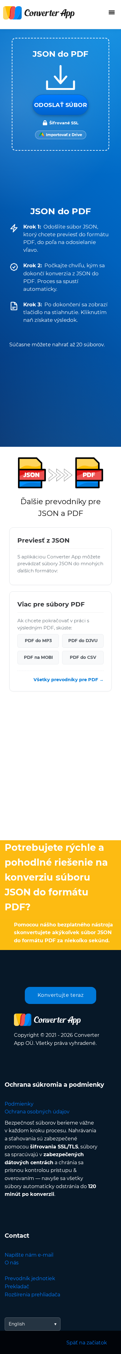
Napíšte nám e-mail (29, 1255)
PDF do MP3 (38, 640)
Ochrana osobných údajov (37, 1112)
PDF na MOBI (38, 657)
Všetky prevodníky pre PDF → (69, 679)
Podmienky (19, 1104)
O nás (12, 1263)
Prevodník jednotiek (30, 1278)
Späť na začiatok (86, 1343)
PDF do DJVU (83, 640)
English (17, 1324)
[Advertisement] (60, 767)
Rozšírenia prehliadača (32, 1295)
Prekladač (17, 1287)
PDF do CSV (83, 657)
